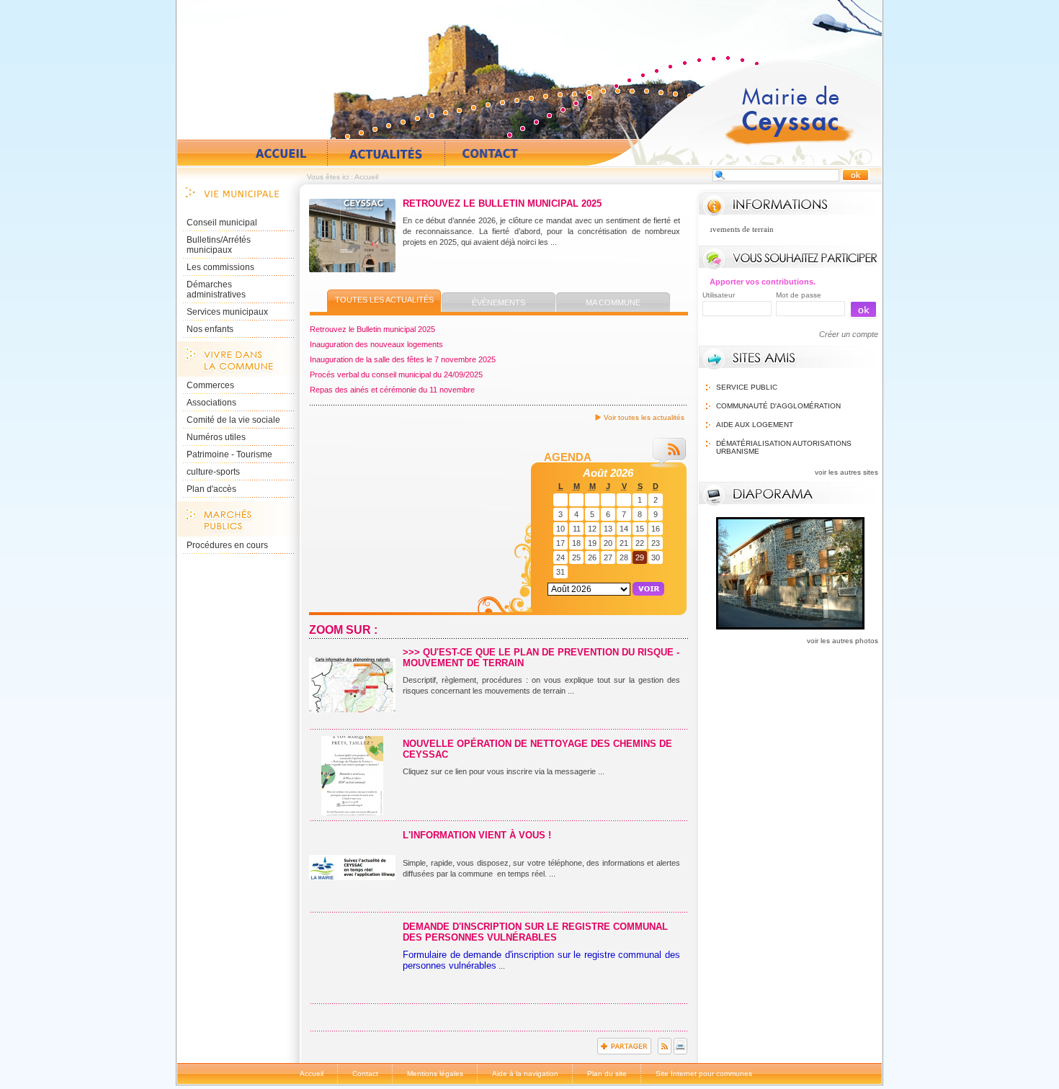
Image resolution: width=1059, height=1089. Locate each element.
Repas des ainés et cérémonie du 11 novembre (392, 389)
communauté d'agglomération (778, 406)
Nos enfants (210, 329)
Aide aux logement (754, 425)
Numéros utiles (216, 437)
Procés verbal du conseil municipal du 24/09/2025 (396, 374)
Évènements (498, 302)
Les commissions (220, 267)
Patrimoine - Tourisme (229, 454)
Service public (746, 387)
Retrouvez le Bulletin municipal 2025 (502, 203)
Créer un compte (848, 334)
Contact (490, 153)
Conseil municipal (222, 223)
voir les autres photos (842, 641)
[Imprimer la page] (680, 1051)
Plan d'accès (211, 489)
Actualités (386, 153)
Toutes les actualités (384, 299)
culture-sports (213, 472)
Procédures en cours (227, 545)
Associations (211, 403)
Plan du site (607, 1073)
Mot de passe (798, 295)
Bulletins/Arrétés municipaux (219, 245)
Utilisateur (718, 295)
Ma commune (613, 302)
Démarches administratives (216, 289)
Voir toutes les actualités (644, 417)
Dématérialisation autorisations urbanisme (784, 447)
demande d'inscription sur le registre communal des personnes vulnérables (535, 932)
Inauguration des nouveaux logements (376, 344)
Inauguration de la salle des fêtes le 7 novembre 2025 (403, 359)
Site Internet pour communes (704, 1073)
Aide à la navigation (525, 1073)
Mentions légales (435, 1073)
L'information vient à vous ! (477, 835)
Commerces (210, 385)
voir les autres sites (846, 472)
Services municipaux (227, 312)
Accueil (734, 112)
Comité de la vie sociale (233, 420)
